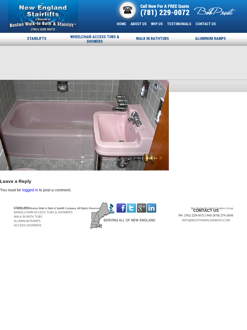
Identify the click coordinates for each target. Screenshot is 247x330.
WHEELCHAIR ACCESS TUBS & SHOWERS (94, 39)
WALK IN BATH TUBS (28, 216)
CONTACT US (206, 24)
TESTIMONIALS (179, 24)
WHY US (157, 24)
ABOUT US (138, 24)
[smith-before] (84, 169)
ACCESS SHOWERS (27, 225)
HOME (121, 24)
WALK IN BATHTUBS (152, 38)
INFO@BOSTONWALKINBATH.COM (206, 220)
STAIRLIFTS (36, 38)
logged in (30, 190)
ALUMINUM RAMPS (210, 38)
